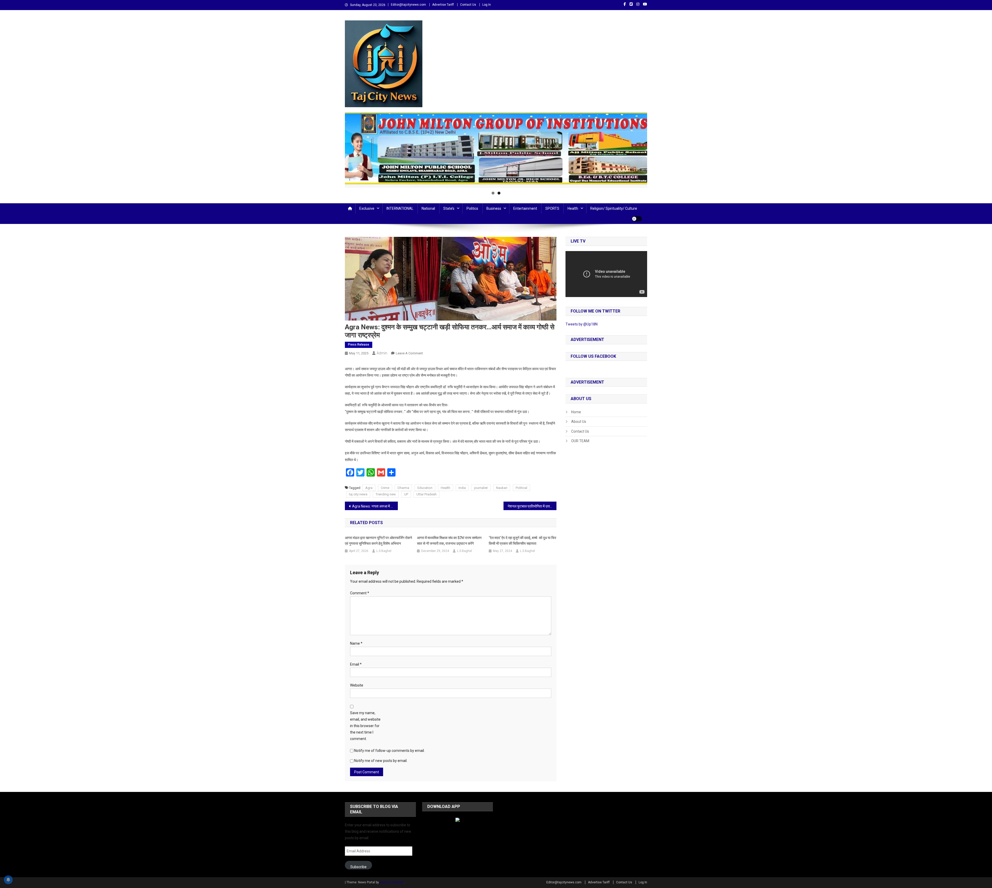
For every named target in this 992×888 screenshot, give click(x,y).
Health (573, 208)
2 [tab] (499, 193)
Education (424, 488)
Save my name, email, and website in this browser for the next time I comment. (365, 726)
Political (521, 488)
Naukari (501, 488)
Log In (486, 4)
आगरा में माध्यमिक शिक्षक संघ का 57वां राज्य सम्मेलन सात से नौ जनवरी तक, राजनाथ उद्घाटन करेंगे (449, 541)
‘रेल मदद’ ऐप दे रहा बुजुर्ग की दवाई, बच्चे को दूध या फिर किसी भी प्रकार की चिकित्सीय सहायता (522, 541)
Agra (369, 488)
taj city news (358, 494)
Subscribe (358, 867)
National (428, 208)
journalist (481, 488)
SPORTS (552, 208)
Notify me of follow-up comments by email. (389, 751)
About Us (578, 421)
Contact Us (468, 4)
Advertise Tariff (443, 4)
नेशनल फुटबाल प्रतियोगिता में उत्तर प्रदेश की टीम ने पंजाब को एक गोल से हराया (532, 506)
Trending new (386, 494)
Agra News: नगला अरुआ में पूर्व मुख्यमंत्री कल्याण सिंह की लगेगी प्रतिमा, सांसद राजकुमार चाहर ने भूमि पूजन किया (375, 506)
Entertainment (525, 208)
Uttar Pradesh (426, 494)
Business (493, 208)
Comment (359, 593)
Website (356, 685)
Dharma (403, 488)
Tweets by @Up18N (581, 324)
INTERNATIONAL (399, 208)
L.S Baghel (383, 551)
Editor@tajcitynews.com (408, 4)
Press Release (358, 344)
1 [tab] (493, 193)
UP (406, 494)
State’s (448, 208)
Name (356, 643)
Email (356, 664)
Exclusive (366, 208)
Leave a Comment (409, 353)
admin (382, 353)
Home (576, 412)
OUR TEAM (580, 441)
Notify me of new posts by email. (380, 761)
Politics (472, 208)
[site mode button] (637, 218)
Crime (385, 488)
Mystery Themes (392, 882)
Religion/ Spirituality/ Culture (613, 208)
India (462, 488)
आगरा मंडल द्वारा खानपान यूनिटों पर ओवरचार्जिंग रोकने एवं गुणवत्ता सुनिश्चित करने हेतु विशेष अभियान (378, 541)
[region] (496, 150)
